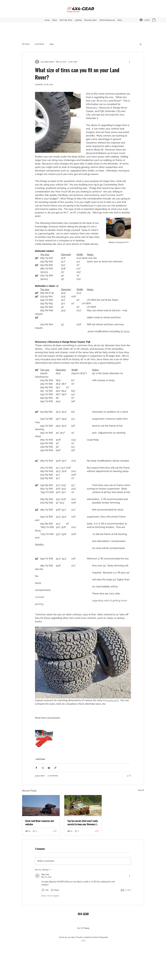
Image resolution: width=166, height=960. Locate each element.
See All (141, 790)
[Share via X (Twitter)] (42, 767)
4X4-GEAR (83, 914)
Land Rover (39, 44)
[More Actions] (129, 875)
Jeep (51, 44)
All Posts (25, 44)
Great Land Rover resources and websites (39, 822)
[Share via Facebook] (36, 767)
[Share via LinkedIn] (49, 767)
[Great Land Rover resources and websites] (41, 805)
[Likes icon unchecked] (43, 890)
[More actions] (129, 61)
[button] (153, 20)
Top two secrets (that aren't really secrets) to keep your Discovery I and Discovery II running (82, 822)
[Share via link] (55, 767)
